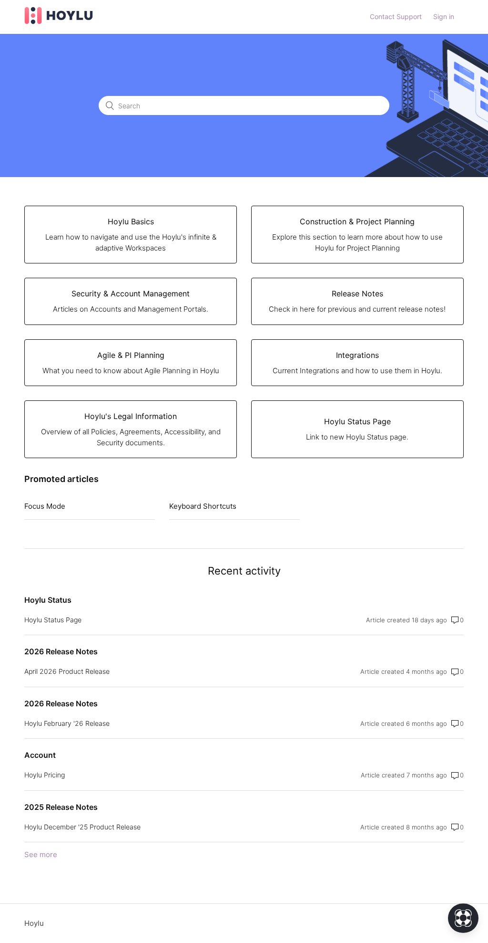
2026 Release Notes (61, 651)
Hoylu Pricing (44, 775)
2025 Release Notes (61, 807)
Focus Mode (44, 506)
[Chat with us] (463, 918)
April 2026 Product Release (67, 671)
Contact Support (396, 16)
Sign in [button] (443, 16)
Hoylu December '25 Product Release (82, 827)
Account (40, 755)
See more (40, 854)
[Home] (58, 21)
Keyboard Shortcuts (202, 506)
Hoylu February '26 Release (67, 723)
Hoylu (34, 923)
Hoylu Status (47, 600)
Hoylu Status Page (52, 620)
